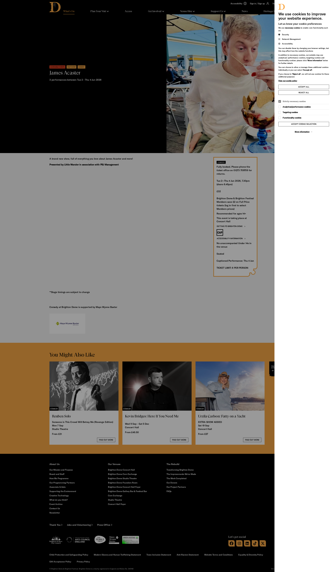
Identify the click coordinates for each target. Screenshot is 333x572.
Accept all (303, 87)
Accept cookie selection (303, 124)
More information (302, 132)
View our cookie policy (287, 81)
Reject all (304, 92)
